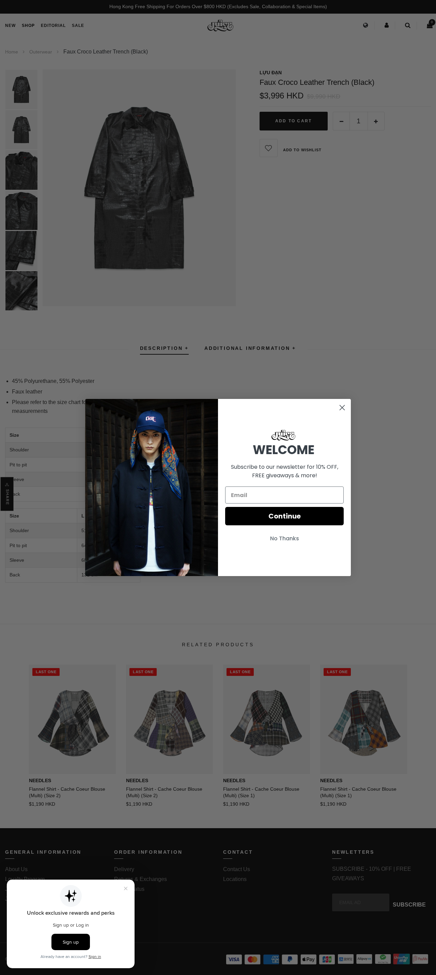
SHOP (28, 25)
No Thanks (284, 538)
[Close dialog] (342, 408)
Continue (284, 516)
